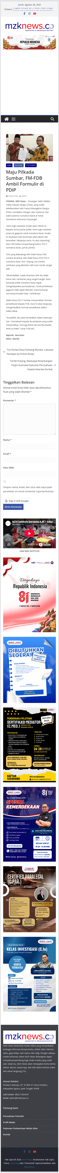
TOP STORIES (31, 165)
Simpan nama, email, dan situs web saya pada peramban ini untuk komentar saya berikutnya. (28, 489)
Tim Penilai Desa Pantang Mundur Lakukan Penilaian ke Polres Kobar (30, 351)
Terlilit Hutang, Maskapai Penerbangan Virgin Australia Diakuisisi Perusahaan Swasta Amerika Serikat (31, 365)
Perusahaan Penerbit (13, 1116)
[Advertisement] (29, 84)
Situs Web (8, 467)
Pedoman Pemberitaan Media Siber (20, 1128)
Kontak (6, 1134)
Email (7, 453)
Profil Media (9, 1122)
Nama (7, 439)
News (9, 165)
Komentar (9, 400)
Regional (18, 165)
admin (24, 196)
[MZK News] (6, 119)
